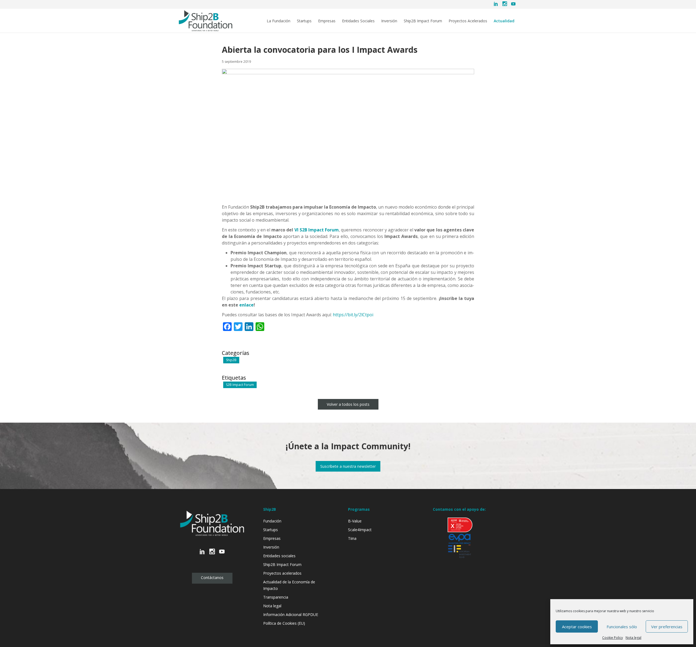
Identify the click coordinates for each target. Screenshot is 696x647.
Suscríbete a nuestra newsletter (348, 466)
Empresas (326, 21)
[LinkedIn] (496, 4)
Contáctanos (212, 577)
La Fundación (278, 21)
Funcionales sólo (622, 626)
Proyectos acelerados (282, 573)
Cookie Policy (612, 637)
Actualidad (504, 21)
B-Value (355, 521)
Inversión (389, 21)
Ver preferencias (666, 626)
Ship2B (231, 360)
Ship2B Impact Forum (423, 21)
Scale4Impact (360, 529)
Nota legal (633, 637)
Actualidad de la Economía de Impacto (289, 585)
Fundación (272, 521)
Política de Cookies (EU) (284, 623)
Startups (304, 21)
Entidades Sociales (358, 21)
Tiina (352, 538)
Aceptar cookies (577, 626)
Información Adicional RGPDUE (290, 614)
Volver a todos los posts (348, 404)
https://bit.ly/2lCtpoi (353, 315)
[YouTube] (513, 4)
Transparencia (275, 597)
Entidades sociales (279, 555)
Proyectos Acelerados (468, 21)
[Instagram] (504, 4)
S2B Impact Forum (240, 384)
